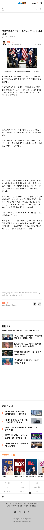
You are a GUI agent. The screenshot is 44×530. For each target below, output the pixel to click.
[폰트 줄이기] (36, 9)
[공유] (3, 9)
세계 (7, 487)
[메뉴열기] (3, 3)
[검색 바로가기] (41, 3)
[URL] (39, 304)
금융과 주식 (7, 491)
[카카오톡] (34, 304)
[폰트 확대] (40, 9)
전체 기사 (7, 483)
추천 (14, 455)
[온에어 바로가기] (35, 3)
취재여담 (22, 487)
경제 (22, 483)
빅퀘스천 (22, 491)
